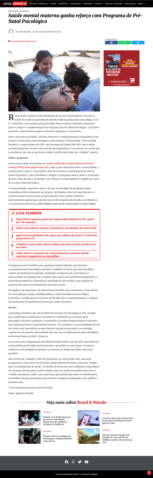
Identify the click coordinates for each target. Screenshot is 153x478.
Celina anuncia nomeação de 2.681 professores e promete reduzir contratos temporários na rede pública (52, 255)
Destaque (47, 412)
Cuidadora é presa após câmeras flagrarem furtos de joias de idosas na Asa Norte (56, 246)
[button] (22, 41)
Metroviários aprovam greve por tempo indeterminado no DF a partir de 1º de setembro (55, 221)
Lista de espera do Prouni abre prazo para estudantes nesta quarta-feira (117, 420)
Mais (140, 4)
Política (63, 4)
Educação (130, 4)
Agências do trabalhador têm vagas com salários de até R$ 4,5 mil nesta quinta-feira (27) (56, 237)
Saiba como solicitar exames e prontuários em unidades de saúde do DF (56, 228)
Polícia (99, 4)
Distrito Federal (38, 4)
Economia (75, 4)
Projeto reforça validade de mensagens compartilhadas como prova (57, 438)
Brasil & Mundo (114, 4)
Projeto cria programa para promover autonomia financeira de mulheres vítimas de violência (57, 421)
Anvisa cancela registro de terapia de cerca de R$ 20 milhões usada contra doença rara (117, 439)
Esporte (88, 4)
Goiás (53, 4)
